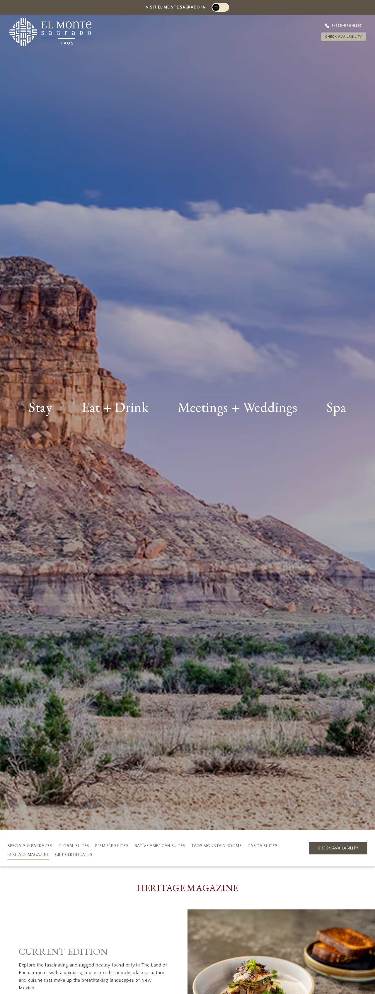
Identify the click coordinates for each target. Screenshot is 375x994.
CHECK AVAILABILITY (336, 40)
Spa (336, 408)
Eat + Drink (115, 408)
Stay (41, 408)
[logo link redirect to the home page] (64, 35)
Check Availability (338, 848)
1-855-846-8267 (342, 26)
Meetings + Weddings (238, 408)
